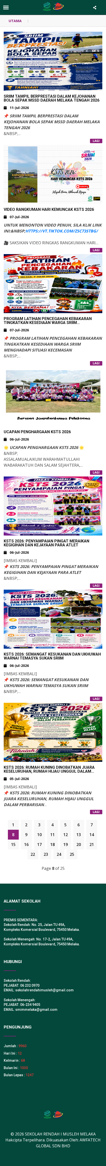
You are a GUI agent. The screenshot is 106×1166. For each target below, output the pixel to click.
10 (39, 834)
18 (52, 844)
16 (26, 844)
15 (13, 844)
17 (39, 844)
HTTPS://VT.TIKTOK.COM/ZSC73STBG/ (61, 231)
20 (78, 844)
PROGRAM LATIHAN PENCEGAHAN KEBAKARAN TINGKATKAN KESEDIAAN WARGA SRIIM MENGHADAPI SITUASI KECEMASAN (48, 322)
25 (72, 854)
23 (46, 854)
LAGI (96, 141)
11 (52, 834)
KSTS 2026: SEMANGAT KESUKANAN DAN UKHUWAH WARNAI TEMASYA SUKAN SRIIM (52, 656)
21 (91, 844)
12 (65, 834)
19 (65, 844)
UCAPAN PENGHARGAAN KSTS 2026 (37, 432)
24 (59, 854)
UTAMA (15, 20)
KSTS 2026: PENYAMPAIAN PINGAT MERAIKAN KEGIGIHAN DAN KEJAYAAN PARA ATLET (46, 543)
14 (91, 834)
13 (78, 834)
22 (33, 854)
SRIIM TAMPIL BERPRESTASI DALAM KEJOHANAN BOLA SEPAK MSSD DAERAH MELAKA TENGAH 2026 (51, 98)
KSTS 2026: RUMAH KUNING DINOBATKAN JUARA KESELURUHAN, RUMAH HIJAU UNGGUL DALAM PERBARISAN (49, 771)
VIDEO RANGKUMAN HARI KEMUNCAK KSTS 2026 (49, 209)
